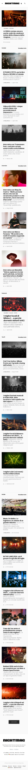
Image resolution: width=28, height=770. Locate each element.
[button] (2, 3)
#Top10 (6, 754)
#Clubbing (6, 28)
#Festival (11, 752)
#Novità (17, 752)
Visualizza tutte (22, 48)
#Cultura (11, 28)
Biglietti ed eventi (19, 754)
